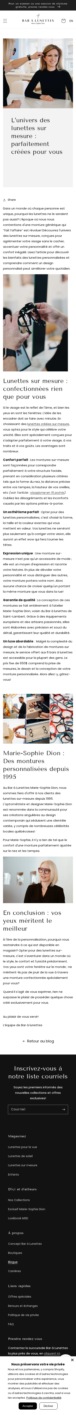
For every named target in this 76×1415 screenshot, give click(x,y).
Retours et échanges (23, 1306)
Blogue (13, 1262)
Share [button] (12, 200)
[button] (5, 20)
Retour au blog (40, 1041)
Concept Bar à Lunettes (25, 1244)
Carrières (14, 1271)
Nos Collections (19, 1200)
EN (71, 21)
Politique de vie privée (23, 1315)
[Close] (72, 1360)
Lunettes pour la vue (22, 1147)
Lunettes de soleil (20, 1156)
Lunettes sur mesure (22, 1165)
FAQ (11, 1324)
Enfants (13, 1175)
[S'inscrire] (63, 1109)
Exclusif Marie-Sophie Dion (26, 1209)
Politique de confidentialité (43, 1398)
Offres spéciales (19, 1297)
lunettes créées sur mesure (48, 424)
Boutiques (15, 1253)
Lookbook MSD (18, 1218)
